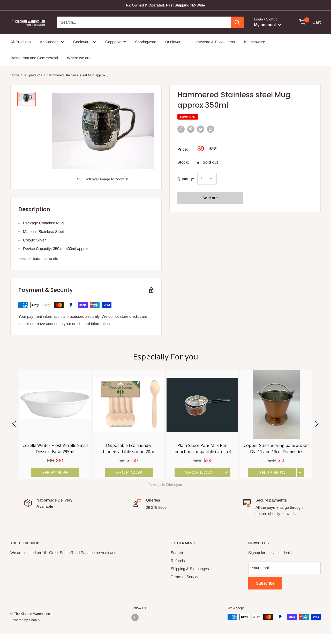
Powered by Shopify (25, 620)
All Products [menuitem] (20, 42)
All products (33, 75)
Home (14, 75)
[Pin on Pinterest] (190, 129)
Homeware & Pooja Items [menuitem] (213, 42)
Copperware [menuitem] (115, 42)
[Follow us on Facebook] (135, 617)
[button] (14, 425)
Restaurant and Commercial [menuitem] (34, 58)
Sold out (210, 198)
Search (177, 552)
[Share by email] (210, 129)
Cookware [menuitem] (82, 42)
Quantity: (185, 178)
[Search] (237, 22)
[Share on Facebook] (181, 129)
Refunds (178, 560)
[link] (55, 424)
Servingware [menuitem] (145, 42)
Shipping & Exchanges (190, 568)
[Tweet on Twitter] (200, 129)
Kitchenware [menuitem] (254, 42)
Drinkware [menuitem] (174, 42)
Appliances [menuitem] (49, 42)
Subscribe (265, 583)
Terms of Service (185, 576)
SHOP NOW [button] (55, 472)
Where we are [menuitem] (79, 58)
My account (265, 25)
